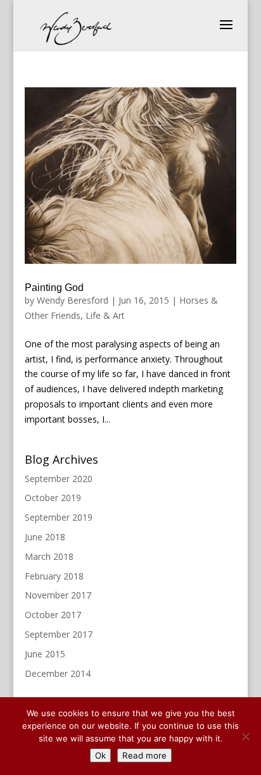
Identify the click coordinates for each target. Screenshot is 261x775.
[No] (245, 736)
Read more (144, 755)
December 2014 (58, 673)
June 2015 (45, 654)
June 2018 (45, 537)
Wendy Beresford (72, 300)
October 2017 (53, 615)
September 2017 (58, 634)
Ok (100, 755)
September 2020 (58, 479)
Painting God (54, 287)
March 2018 (49, 556)
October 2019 (53, 498)
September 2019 (58, 517)
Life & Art (105, 315)
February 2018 (54, 576)
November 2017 (58, 595)
